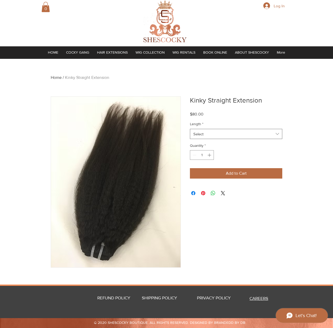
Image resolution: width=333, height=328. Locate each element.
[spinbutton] (202, 155)
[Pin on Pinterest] (203, 193)
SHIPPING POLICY (159, 297)
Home (56, 77)
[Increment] (210, 155)
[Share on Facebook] (193, 193)
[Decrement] (194, 155)
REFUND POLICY (113, 297)
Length (196, 124)
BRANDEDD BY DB (229, 322)
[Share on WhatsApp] (213, 193)
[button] (45, 7)
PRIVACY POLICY (219, 297)
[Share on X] (223, 193)
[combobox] (236, 134)
